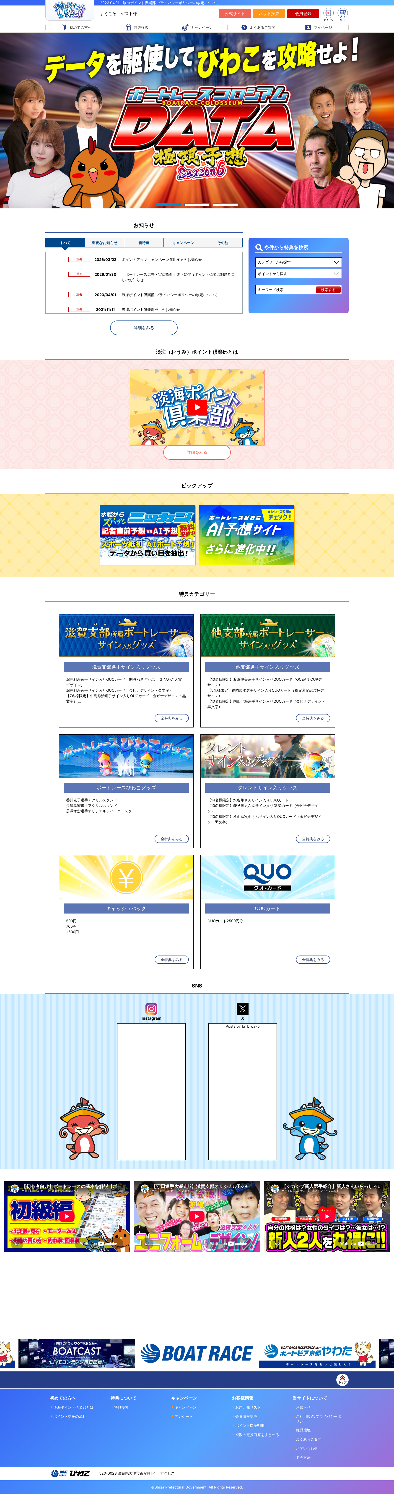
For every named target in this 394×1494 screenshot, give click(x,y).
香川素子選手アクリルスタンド (91, 800)
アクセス (167, 1473)
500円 (71, 921)
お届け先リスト (248, 1407)
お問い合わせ (307, 1448)
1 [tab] (168, 204)
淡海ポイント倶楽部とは (73, 1407)
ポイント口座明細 (249, 1425)
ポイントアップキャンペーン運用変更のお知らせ (162, 259)
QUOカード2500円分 (225, 921)
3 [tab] (225, 204)
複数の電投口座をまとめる (257, 1434)
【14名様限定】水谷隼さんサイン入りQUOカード (248, 800)
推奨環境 (303, 1430)
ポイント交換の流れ (69, 1416)
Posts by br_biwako (243, 1026)
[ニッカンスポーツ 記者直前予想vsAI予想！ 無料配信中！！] (147, 535)
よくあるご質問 (308, 1439)
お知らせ (303, 1407)
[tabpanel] (197, 120)
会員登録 (303, 13)
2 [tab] (197, 204)
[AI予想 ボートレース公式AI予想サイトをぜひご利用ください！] (246, 535)
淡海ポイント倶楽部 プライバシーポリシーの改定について (170, 294)
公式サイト (235, 13)
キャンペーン (186, 1407)
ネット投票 (269, 13)
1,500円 (72, 931)
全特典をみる (172, 718)
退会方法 (303, 1457)
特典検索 (121, 1407)
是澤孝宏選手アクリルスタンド (91, 805)
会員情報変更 (246, 1416)
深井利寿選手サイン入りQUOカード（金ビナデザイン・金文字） (119, 690)
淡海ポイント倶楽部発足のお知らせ (151, 309)
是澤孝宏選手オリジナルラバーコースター (100, 811)
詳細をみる (144, 327)
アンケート (184, 1416)
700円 (71, 926)
